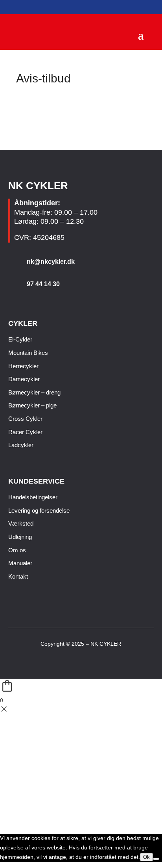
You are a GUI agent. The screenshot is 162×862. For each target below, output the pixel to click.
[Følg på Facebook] (74, 662)
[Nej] (156, 859)
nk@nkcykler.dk (51, 261)
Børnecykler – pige (32, 405)
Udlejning (20, 536)
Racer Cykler (25, 432)
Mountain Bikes (28, 352)
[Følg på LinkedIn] (87, 662)
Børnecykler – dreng (34, 392)
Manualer (20, 563)
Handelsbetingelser (32, 497)
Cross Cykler (25, 418)
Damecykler (24, 379)
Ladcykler (20, 445)
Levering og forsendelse (39, 510)
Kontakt (18, 576)
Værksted (20, 523)
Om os (17, 550)
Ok (146, 857)
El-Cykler (20, 339)
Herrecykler (23, 366)
